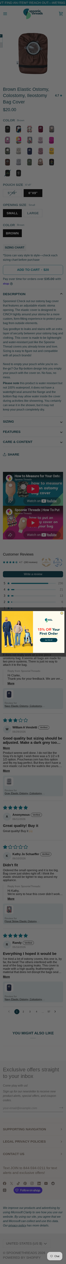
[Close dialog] (61, 613)
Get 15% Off (48, 640)
